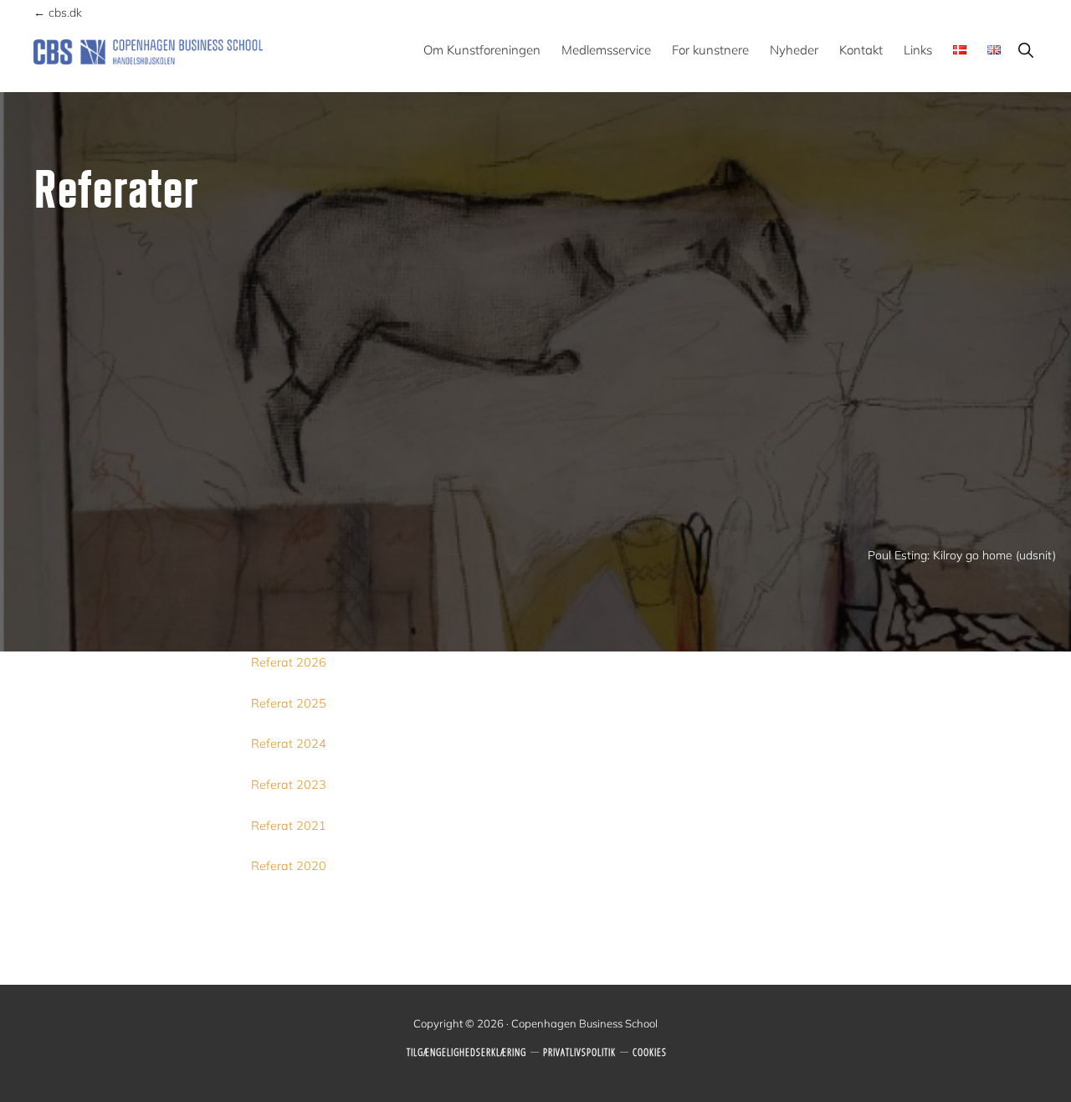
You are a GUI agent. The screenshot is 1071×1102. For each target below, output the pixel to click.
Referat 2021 (288, 825)
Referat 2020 (288, 865)
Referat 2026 (288, 662)
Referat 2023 (288, 784)
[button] (1025, 50)
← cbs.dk (57, 12)
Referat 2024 (288, 743)
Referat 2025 (288, 703)
